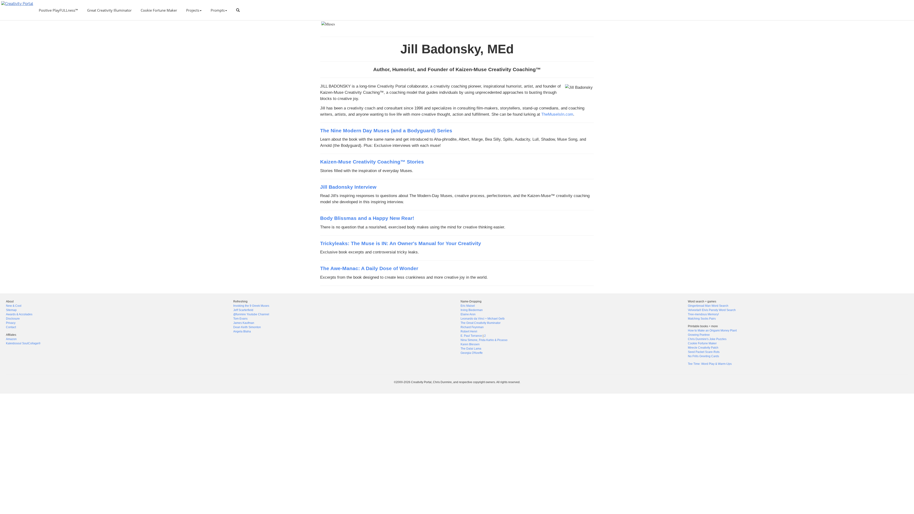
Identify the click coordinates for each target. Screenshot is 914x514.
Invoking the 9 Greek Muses (251, 305)
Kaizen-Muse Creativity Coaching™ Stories (372, 162)
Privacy (10, 323)
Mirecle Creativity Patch (703, 347)
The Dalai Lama (471, 348)
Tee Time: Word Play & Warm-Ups (710, 364)
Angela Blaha (242, 331)
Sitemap (11, 310)
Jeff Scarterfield (243, 310)
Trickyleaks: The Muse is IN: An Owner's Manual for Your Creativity (400, 243)
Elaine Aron (468, 314)
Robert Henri (469, 331)
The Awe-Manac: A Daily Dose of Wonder (369, 268)
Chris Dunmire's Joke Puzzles (707, 339)
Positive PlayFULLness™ (58, 10)
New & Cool (13, 305)
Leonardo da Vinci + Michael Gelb (483, 318)
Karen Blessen (470, 344)
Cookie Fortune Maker (159, 10)
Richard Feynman (472, 327)
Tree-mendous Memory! (703, 314)
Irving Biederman (472, 310)
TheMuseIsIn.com (557, 114)
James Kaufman (243, 323)
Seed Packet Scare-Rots (704, 352)
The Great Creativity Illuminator (481, 323)
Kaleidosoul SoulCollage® (23, 343)
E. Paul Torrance (471, 335)
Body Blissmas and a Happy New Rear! (367, 218)
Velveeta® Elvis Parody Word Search (712, 310)
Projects (192, 10)
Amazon (11, 339)
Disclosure (13, 318)
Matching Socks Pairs (702, 318)
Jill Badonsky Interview (348, 187)
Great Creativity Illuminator (109, 10)
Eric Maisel (468, 305)
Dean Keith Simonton (247, 327)
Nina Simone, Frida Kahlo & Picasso (484, 340)
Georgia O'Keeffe (472, 353)
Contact (11, 327)
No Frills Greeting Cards (703, 356)
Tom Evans (240, 318)
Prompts (218, 10)
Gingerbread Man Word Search (708, 305)
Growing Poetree (699, 334)
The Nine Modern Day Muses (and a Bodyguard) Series (386, 130)
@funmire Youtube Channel (251, 314)
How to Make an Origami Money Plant (712, 330)
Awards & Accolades (19, 314)
